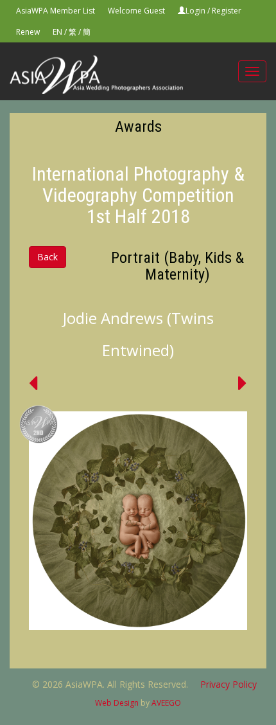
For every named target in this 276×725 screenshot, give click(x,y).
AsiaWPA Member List (55, 10)
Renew (28, 31)
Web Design (117, 702)
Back (47, 257)
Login (195, 10)
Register (226, 10)
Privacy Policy (228, 684)
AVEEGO (166, 702)
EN (57, 31)
